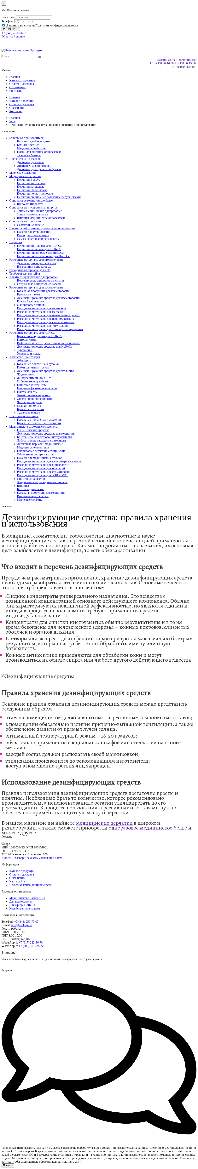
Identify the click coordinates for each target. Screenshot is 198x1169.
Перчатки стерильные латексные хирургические (49, 197)
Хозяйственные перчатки (33, 395)
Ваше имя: (8, 17)
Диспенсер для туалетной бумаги (39, 169)
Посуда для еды (27, 391)
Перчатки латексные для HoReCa (39, 249)
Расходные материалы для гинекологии (43, 464)
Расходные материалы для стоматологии (36, 259)
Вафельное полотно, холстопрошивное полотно (48, 343)
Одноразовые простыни (25, 221)
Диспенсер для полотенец (34, 165)
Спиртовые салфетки (31, 478)
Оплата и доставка (21, 83)
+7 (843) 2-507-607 (14, 33)
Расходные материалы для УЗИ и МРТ (42, 475)
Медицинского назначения (27, 898)
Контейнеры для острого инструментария (44, 437)
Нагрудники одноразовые (34, 266)
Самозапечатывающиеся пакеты (38, 238)
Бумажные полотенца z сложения (39, 423)
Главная (14, 76)
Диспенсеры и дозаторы (25, 158)
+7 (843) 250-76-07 (26, 921)
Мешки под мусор (29, 405)
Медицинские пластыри (33, 447)
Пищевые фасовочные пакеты (37, 388)
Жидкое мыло (26, 374)
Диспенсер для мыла (30, 162)
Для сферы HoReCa (22, 905)
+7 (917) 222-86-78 (31, 942)
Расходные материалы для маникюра (41, 308)
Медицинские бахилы (31, 148)
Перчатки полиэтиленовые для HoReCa (43, 256)
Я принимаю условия (41, 25)
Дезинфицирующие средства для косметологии (48, 297)
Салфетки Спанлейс (30, 224)
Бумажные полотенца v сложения (39, 419)
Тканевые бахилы (29, 155)
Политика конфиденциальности (30, 885)
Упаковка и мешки (29, 353)
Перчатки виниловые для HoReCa (39, 245)
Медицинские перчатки (25, 176)
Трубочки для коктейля (24, 273)
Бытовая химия (27, 339)
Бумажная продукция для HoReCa (39, 336)
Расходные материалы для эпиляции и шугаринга (50, 329)
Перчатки (15, 242)
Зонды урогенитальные (32, 214)
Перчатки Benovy (28, 179)
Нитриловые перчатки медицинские (41, 451)
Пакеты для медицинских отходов (39, 457)
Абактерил (24, 360)
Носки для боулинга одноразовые (39, 151)
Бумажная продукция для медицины (41, 492)
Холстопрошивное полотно (35, 398)
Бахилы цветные (28, 144)
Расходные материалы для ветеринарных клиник (49, 461)
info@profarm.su (21, 925)
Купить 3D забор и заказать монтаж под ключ (32, 857)
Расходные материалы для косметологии (36, 287)
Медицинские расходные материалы (33, 426)
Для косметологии (21, 901)
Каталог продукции (22, 80)
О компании (17, 87)
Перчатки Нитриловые (32, 190)
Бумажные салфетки (30, 409)
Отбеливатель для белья (33, 381)
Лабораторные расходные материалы (41, 440)
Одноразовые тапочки (31, 304)
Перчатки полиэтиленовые (35, 193)
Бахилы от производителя (26, 138)
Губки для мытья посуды (33, 367)
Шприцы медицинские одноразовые (41, 218)
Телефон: (8, 21)
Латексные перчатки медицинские (40, 444)
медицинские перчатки (104, 823)
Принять (8, 1165)
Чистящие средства (29, 402)
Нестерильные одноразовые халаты (40, 280)
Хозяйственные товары (24, 357)
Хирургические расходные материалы (42, 482)
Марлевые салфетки (22, 172)
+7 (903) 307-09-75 (31, 946)
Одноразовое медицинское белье (31, 200)
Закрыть (7, 970)
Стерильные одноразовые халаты (39, 284)
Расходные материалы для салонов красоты (45, 322)
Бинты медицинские (30, 489)
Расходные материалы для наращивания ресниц (48, 315)
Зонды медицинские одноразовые (39, 211)
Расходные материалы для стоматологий (44, 471)
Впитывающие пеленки (33, 496)
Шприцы (23, 485)
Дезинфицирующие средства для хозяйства (45, 371)
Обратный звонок (13, 36)
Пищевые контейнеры (31, 384)
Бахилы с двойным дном (33, 141)
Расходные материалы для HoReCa (32, 332)
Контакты (15, 90)
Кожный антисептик (30, 301)
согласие (67, 1147)
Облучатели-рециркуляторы (35, 454)
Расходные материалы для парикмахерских (45, 318)
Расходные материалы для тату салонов (43, 325)
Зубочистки (24, 350)
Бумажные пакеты (29, 294)
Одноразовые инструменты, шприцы (33, 207)
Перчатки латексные (30, 186)
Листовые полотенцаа (23, 416)
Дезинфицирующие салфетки (36, 263)
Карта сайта (17, 881)
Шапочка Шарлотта (30, 204)
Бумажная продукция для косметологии (43, 291)
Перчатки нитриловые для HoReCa (40, 252)
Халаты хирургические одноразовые (33, 277)
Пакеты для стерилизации (34, 231)
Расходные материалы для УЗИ (29, 270)
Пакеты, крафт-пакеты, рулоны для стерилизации (42, 228)
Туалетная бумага (28, 412)
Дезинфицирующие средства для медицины (46, 433)
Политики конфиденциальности (56, 25)
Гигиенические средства (33, 430)
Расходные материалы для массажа (40, 311)
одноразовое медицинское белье (148, 827)
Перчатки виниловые (31, 183)
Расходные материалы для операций (41, 468)
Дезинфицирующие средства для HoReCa (44, 346)
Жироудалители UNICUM (34, 377)
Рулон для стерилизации (33, 235)
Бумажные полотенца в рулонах (38, 364)
